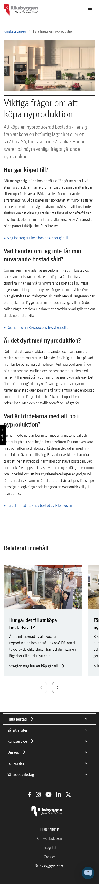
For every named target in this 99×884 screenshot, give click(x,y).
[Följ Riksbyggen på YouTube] (48, 794)
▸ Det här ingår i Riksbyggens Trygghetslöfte (36, 327)
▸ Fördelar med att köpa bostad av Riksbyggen (38, 505)
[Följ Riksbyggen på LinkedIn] (58, 794)
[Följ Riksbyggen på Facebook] (29, 794)
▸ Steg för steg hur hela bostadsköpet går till (36, 237)
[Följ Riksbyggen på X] (68, 794)
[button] (88, 873)
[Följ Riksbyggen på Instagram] (38, 794)
